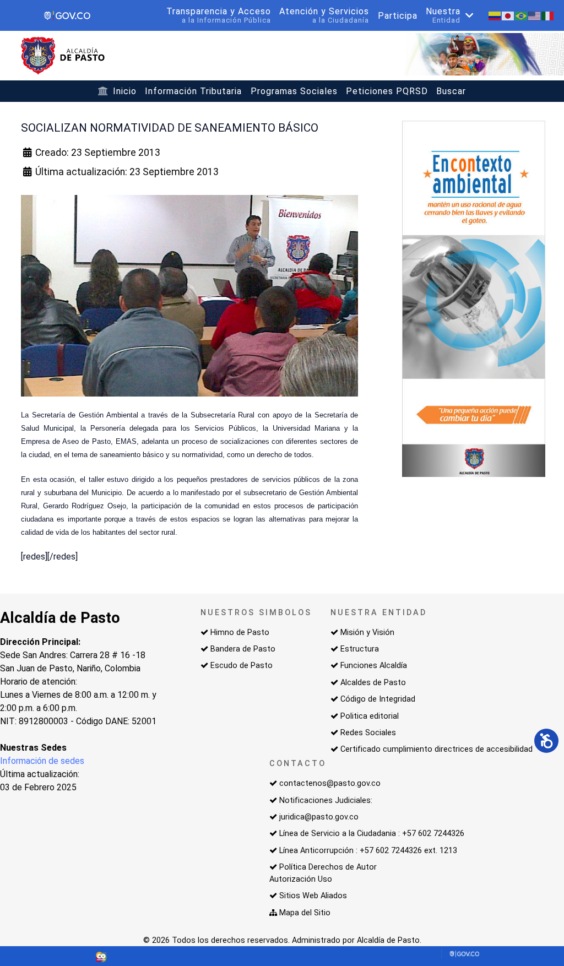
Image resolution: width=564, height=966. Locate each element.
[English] (534, 15)
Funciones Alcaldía (373, 665)
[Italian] (548, 15)
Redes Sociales (368, 732)
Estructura (359, 649)
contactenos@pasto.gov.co (330, 783)
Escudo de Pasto (241, 665)
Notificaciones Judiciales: (325, 800)
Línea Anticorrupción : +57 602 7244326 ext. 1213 (368, 850)
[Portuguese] (521, 15)
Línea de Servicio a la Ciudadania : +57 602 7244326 (371, 833)
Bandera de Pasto (242, 649)
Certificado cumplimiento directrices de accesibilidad (436, 749)
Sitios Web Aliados (313, 895)
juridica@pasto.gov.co (319, 817)
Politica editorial (369, 716)
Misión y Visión (367, 632)
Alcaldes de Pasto (373, 682)
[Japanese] (508, 15)
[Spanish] (495, 15)
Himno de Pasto (239, 632)
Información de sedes (42, 761)
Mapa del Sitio (304, 913)
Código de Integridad (377, 699)
